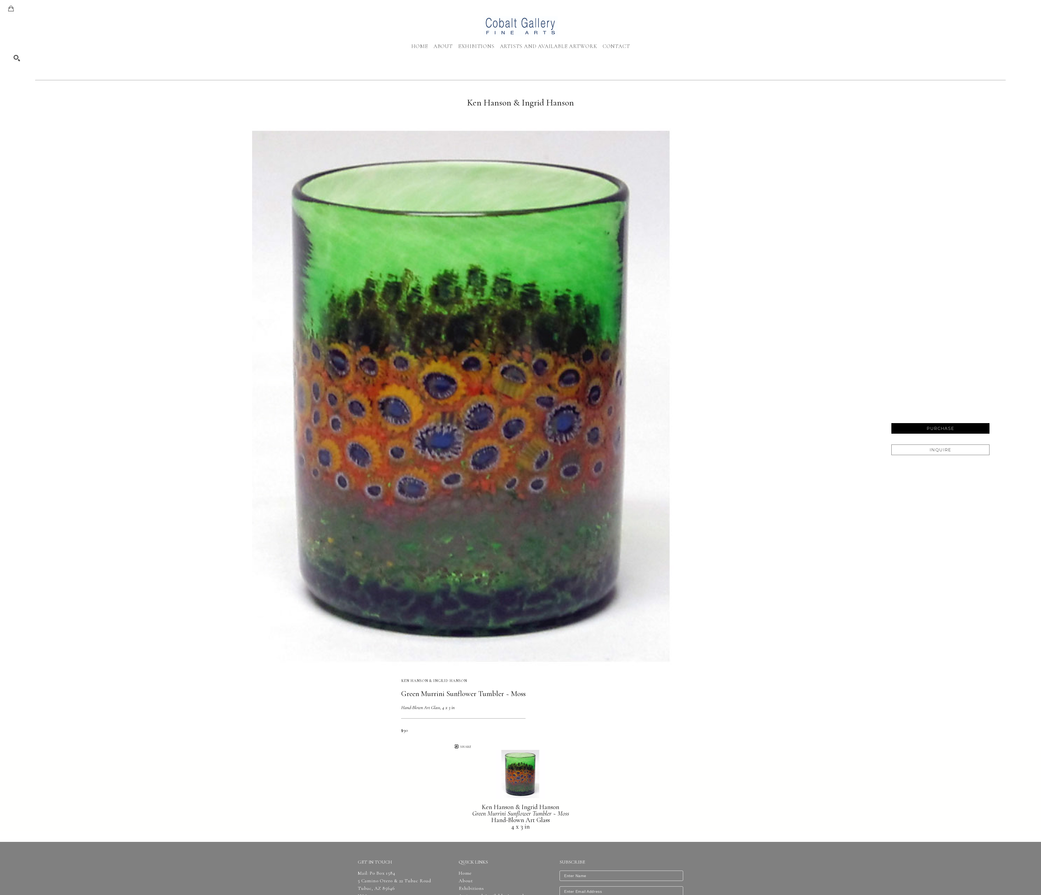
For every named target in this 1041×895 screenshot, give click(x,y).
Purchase (940, 428)
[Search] (17, 58)
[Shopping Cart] (11, 8)
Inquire (940, 449)
